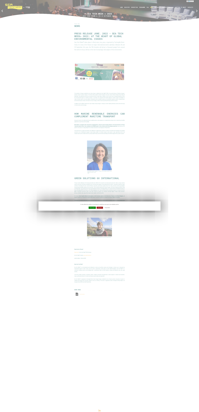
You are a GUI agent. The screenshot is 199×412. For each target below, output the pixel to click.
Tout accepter (92, 207)
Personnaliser (107, 207)
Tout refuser (100, 207)
